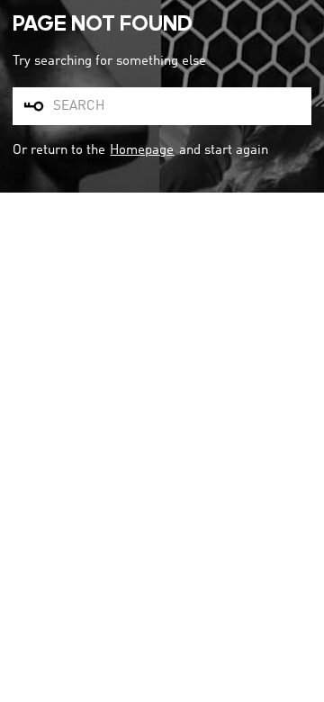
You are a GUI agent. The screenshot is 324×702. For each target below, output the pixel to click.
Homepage (142, 150)
